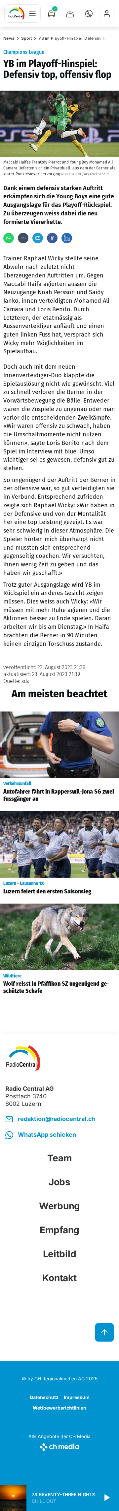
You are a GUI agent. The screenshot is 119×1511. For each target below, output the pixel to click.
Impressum (77, 1397)
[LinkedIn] (66, 238)
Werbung (59, 1206)
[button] (89, 13)
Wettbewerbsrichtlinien (59, 1408)
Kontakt (59, 1277)
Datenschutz (44, 1397)
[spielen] (106, 1497)
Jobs (59, 1182)
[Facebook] (52, 238)
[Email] (37, 238)
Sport (26, 38)
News (9, 38)
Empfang (59, 1230)
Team (59, 1158)
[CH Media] (59, 1445)
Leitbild (59, 1253)
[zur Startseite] (16, 13)
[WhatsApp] (8, 238)
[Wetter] (70, 13)
